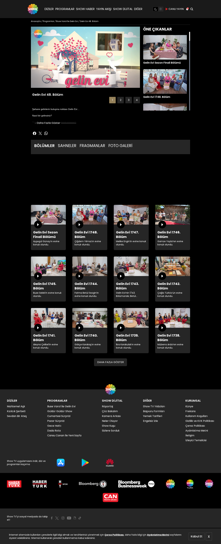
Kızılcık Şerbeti (16, 411)
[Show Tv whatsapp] (46, 133)
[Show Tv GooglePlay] (85, 463)
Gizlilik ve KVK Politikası (199, 421)
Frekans (190, 411)
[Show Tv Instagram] (62, 518)
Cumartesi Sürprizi (58, 416)
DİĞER (138, 9)
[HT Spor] (62, 484)
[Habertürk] (14, 484)
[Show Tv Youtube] (69, 518)
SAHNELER (67, 145)
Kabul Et (196, 536)
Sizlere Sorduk (111, 430)
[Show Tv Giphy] (75, 518)
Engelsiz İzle (150, 421)
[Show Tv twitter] (40, 133)
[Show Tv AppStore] (60, 463)
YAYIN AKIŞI (103, 9)
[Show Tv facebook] (34, 133)
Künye (189, 406)
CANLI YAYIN (176, 9)
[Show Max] (209, 483)
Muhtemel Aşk (16, 406)
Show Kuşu (108, 426)
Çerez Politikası (114, 534)
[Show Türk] (190, 483)
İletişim (189, 435)
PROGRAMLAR (64, 9)
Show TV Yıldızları (154, 406)
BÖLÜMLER (44, 145)
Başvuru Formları (154, 411)
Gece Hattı (54, 426)
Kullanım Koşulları (196, 416)
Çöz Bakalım (110, 411)
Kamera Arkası (111, 416)
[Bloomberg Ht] (93, 484)
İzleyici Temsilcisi (195, 440)
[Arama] (191, 9)
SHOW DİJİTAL (123, 9)
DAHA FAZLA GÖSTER (110, 362)
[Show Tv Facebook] (51, 518)
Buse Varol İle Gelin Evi (61, 406)
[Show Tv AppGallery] (110, 463)
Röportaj (107, 406)
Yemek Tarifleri (152, 416)
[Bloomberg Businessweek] (136, 484)
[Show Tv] (33, 9)
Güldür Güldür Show (59, 411)
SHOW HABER (85, 9)
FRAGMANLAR (92, 145)
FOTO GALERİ (120, 145)
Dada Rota (54, 430)
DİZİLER (49, 9)
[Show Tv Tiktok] (79, 518)
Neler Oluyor (110, 421)
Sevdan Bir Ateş (17, 416)
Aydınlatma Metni (158, 534)
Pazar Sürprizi (55, 421)
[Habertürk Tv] (40, 484)
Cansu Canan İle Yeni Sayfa (64, 435)
